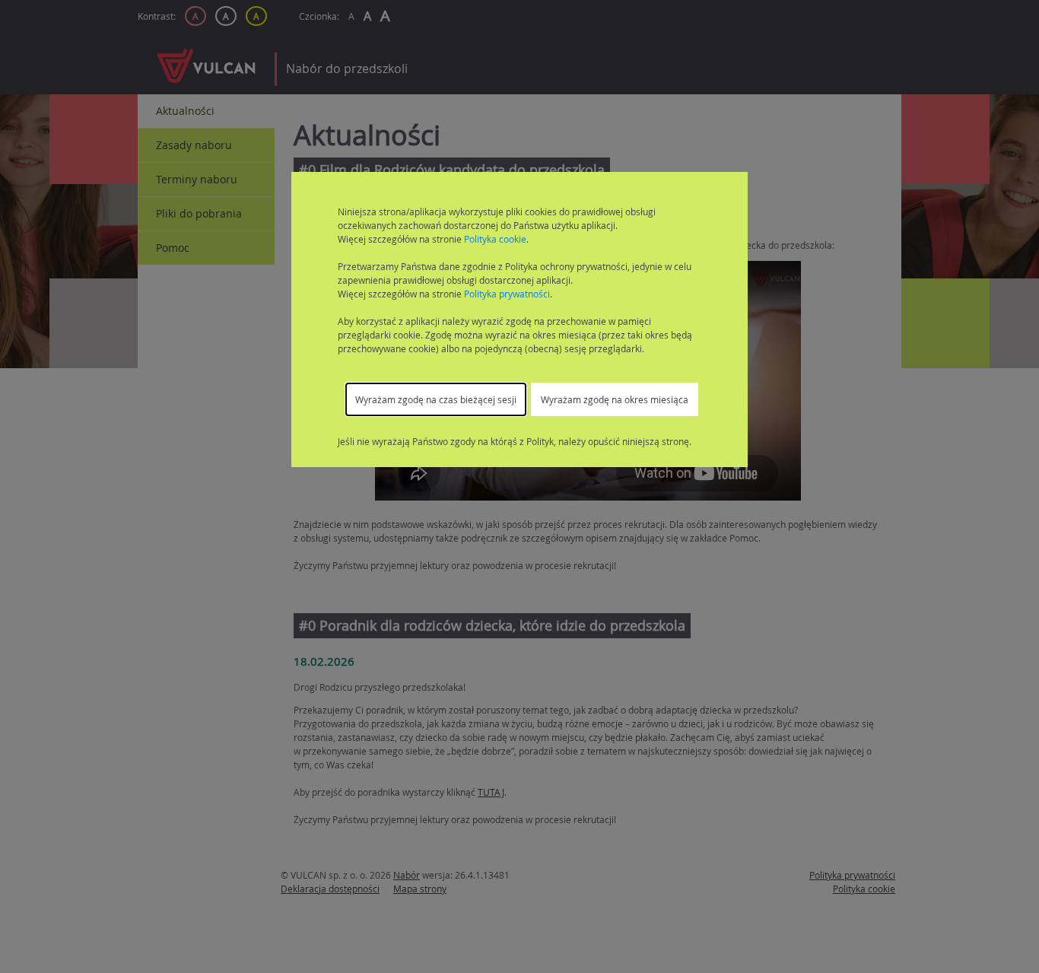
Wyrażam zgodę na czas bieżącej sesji (435, 399)
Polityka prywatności (507, 294)
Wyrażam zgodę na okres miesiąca (614, 399)
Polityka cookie (495, 239)
